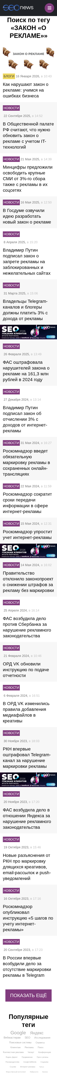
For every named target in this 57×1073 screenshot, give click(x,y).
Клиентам (15, 1047)
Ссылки (13, 1067)
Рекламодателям (12, 1062)
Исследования (42, 1037)
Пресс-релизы (42, 1057)
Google (18, 1032)
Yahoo (41, 1067)
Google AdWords (29, 1062)
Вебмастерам (12, 1037)
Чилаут (31, 1052)
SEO (27, 1037)
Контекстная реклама (13, 1052)
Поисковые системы (20, 1042)
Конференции (44, 1052)
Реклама (29, 1047)
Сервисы (40, 1042)
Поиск (40, 1047)
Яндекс (37, 1033)
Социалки (44, 1062)
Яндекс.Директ (12, 1057)
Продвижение (27, 1057)
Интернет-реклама (27, 1067)
